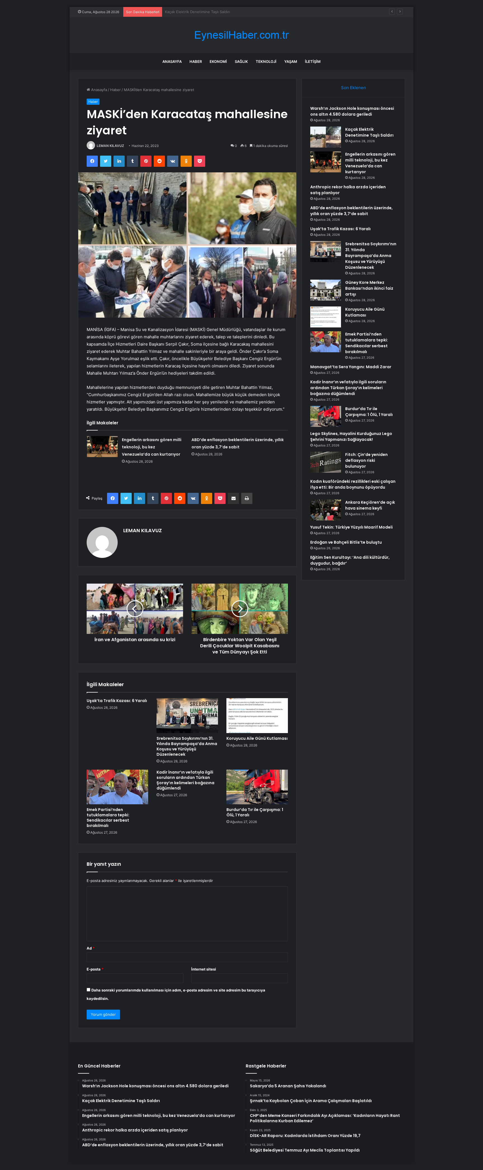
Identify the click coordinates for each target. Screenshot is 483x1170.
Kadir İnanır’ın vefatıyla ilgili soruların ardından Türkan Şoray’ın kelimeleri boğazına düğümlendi (185, 780)
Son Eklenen (353, 87)
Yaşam (290, 61)
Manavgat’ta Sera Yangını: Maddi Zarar (350, 367)
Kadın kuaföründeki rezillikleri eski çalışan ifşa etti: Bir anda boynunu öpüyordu (353, 484)
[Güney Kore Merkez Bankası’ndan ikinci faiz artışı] (325, 290)
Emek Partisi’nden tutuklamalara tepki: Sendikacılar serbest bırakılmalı (108, 817)
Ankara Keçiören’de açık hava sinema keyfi (370, 505)
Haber (196, 61)
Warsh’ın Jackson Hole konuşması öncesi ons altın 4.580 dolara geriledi (352, 111)
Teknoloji (266, 61)
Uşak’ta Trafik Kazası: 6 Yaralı (117, 700)
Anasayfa (172, 61)
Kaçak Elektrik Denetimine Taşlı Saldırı (369, 132)
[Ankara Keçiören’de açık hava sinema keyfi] (325, 510)
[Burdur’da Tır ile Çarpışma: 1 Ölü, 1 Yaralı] (257, 787)
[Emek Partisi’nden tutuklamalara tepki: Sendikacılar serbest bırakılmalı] (117, 787)
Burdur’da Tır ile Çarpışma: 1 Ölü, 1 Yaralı (254, 812)
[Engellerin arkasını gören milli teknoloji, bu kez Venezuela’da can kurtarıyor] (102, 446)
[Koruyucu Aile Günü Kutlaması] (257, 715)
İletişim (313, 61)
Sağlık (241, 61)
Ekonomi (218, 61)
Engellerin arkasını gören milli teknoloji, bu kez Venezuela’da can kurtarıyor (229, 11)
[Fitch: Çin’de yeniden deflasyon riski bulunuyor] (325, 462)
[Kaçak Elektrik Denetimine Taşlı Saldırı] (325, 137)
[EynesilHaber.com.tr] (241, 35)
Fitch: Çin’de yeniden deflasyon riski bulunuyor (366, 460)
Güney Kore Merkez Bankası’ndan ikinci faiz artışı (369, 288)
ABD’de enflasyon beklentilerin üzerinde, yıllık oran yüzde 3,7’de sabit (351, 211)
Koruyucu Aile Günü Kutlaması (257, 738)
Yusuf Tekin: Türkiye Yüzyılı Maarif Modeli (351, 527)
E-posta (95, 969)
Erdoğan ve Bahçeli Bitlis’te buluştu (346, 542)
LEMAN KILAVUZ (110, 146)
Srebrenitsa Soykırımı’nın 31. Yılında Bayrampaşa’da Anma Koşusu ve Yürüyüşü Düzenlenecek (187, 746)
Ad (90, 948)
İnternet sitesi (203, 969)
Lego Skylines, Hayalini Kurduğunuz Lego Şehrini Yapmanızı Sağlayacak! (351, 436)
